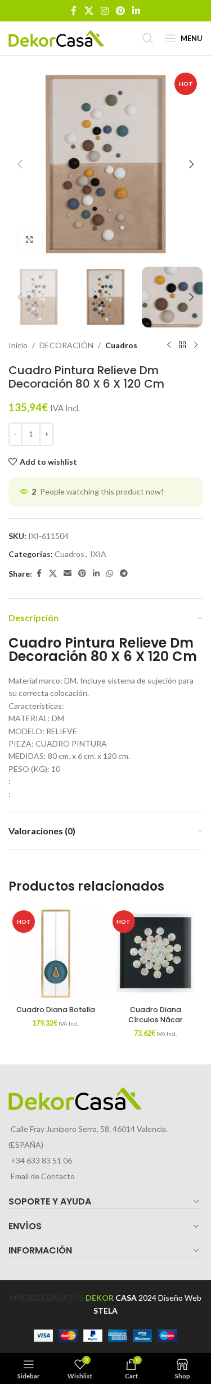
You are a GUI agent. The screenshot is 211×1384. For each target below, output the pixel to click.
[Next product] (196, 345)
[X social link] (88, 10)
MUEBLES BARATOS (47, 1297)
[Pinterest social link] (121, 10)
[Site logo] (56, 37)
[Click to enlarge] (29, 240)
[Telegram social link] (123, 573)
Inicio (18, 345)
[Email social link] (67, 573)
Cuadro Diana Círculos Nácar (155, 1014)
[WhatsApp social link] (109, 573)
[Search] (148, 38)
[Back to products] (182, 345)
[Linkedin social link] (136, 10)
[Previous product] (169, 345)
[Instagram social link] (104, 10)
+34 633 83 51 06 (41, 1160)
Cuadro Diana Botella (55, 1009)
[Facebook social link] (73, 10)
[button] (19, 164)
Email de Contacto (43, 1176)
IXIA (98, 554)
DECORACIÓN (66, 345)
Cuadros (121, 345)
